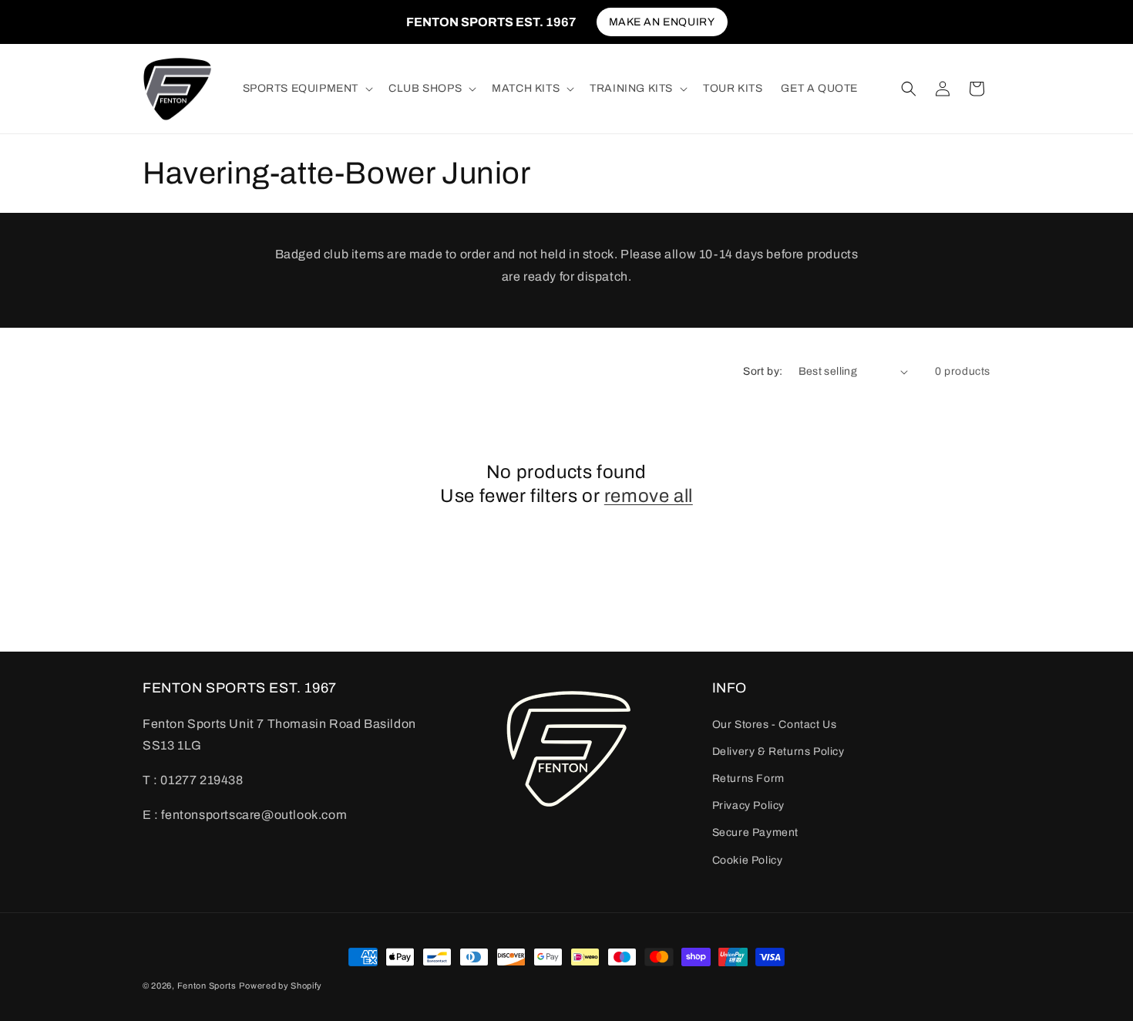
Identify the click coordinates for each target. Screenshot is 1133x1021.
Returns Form (748, 778)
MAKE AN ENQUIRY (662, 22)
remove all (648, 496)
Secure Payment (755, 833)
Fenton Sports (207, 985)
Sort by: (762, 371)
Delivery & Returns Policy (778, 751)
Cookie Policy (747, 860)
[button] (307, 88)
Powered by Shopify (280, 985)
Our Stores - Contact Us (774, 724)
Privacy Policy (748, 805)
